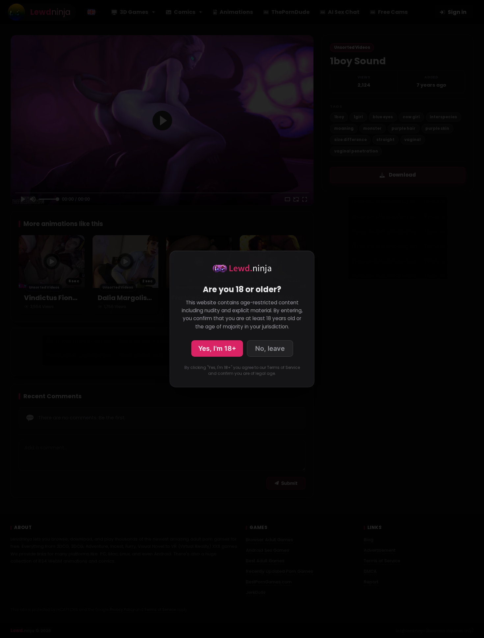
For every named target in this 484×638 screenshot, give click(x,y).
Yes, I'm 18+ (217, 348)
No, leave (270, 348)
